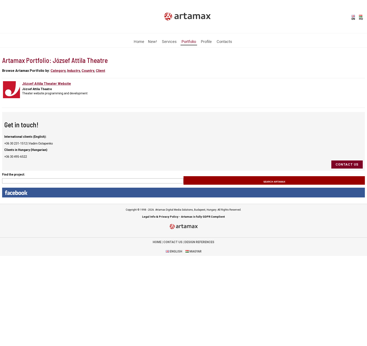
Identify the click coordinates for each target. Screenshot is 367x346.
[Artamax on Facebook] (183, 189)
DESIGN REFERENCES (199, 239)
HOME (157, 239)
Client (100, 67)
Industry (73, 67)
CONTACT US (172, 239)
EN (353, 18)
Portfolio (189, 39)
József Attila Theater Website (46, 80)
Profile (206, 39)
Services (169, 39)
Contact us (347, 161)
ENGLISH (175, 248)
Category (58, 67)
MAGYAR (195, 248)
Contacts (224, 39)
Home (139, 39)
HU (361, 18)
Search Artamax (274, 178)
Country (88, 67)
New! (152, 39)
